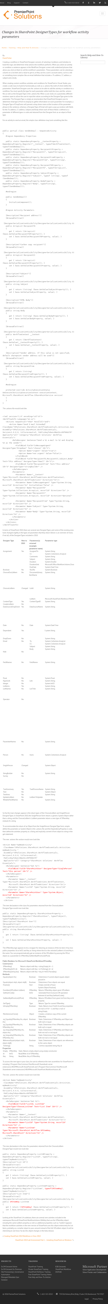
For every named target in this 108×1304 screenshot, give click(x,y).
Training (12, 48)
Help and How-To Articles (28, 48)
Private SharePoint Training (38, 1269)
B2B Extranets (60, 1267)
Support (16, 3)
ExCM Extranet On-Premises (11, 1269)
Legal (87, 1299)
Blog (9, 3)
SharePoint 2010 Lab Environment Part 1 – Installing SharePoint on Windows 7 (44, 1240)
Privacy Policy (98, 1299)
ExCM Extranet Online (9, 1267)
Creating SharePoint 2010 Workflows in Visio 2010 (22, 1236)
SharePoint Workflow (63, 1269)
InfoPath (58, 1272)
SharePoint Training (35, 1267)
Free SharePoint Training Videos (40, 1274)
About (2, 3)
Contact (25, 3)
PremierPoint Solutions (24, 15)
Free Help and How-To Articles (39, 1277)
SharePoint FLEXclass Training (39, 1272)
